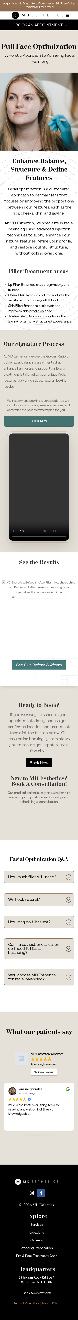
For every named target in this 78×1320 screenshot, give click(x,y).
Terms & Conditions (27, 1303)
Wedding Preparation (37, 1248)
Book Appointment (37, 1293)
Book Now (39, 421)
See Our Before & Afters (39, 665)
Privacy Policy (51, 1303)
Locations (36, 1232)
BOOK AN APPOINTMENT (39, 25)
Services (36, 1224)
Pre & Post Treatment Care (36, 1256)
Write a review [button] (43, 1072)
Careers (36, 1240)
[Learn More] (46, 7)
